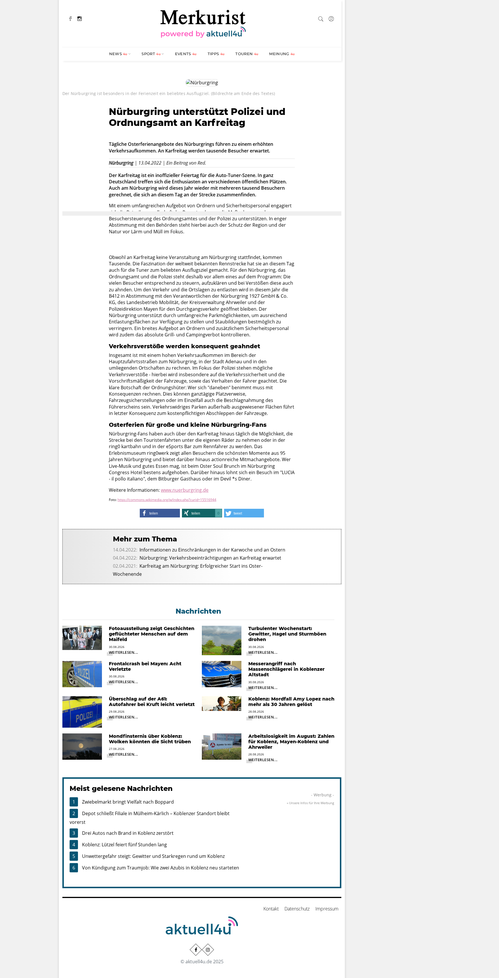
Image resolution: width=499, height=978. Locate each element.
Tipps (216, 53)
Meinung (282, 53)
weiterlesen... (123, 652)
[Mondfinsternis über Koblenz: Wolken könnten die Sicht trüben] (82, 746)
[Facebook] (70, 18)
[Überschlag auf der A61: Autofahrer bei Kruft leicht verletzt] (82, 711)
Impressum (326, 909)
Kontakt (271, 909)
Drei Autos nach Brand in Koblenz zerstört (128, 833)
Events (186, 53)
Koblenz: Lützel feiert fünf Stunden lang (124, 844)
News (118, 53)
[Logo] (203, 22)
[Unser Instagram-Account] (208, 950)
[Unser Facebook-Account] (196, 950)
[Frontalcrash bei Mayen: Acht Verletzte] (82, 673)
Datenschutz (297, 909)
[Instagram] (79, 18)
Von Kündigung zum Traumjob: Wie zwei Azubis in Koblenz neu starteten (160, 868)
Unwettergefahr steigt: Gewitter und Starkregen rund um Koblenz (153, 856)
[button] (160, 513)
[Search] (321, 18)
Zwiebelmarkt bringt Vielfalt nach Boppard (128, 802)
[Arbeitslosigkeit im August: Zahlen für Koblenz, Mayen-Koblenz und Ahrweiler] (221, 746)
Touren (246, 53)
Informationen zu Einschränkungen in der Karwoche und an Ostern (212, 550)
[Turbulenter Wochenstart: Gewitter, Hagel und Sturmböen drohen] (221, 640)
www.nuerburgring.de (184, 490)
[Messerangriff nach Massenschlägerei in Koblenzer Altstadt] (221, 673)
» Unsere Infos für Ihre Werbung (310, 803)
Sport (151, 53)
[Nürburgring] (202, 82)
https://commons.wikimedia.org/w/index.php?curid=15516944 (167, 499)
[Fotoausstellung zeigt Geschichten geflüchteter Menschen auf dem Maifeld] (82, 637)
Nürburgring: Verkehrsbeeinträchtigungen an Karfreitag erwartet (210, 558)
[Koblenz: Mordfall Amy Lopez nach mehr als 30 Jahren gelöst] (221, 703)
